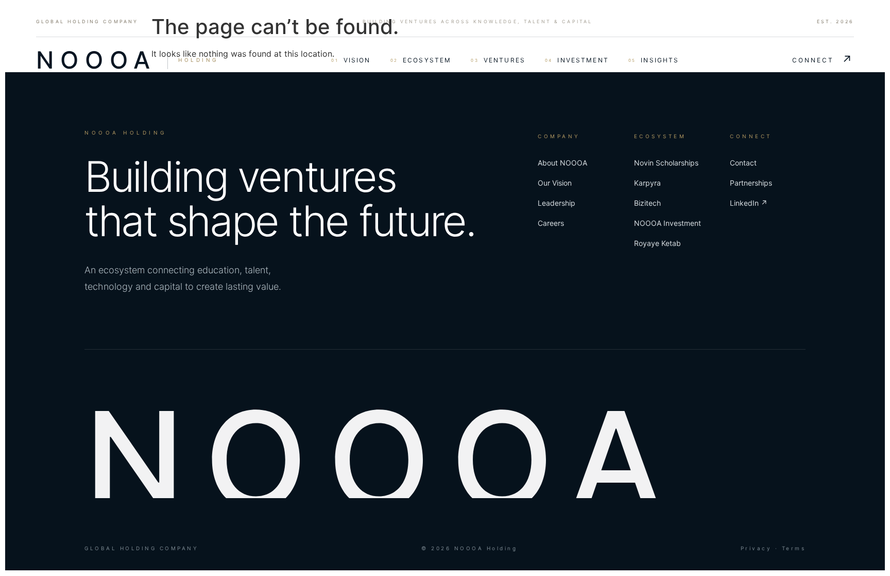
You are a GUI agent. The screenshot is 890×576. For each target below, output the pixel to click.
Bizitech (647, 203)
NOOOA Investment (667, 223)
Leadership (556, 203)
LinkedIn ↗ (748, 203)
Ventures (498, 60)
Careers (551, 223)
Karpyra (647, 182)
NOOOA (96, 59)
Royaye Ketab (657, 243)
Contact (743, 162)
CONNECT (823, 60)
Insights (653, 60)
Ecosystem (421, 60)
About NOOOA (562, 162)
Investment (577, 60)
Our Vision (555, 182)
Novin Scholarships (666, 162)
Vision (350, 60)
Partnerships (751, 182)
